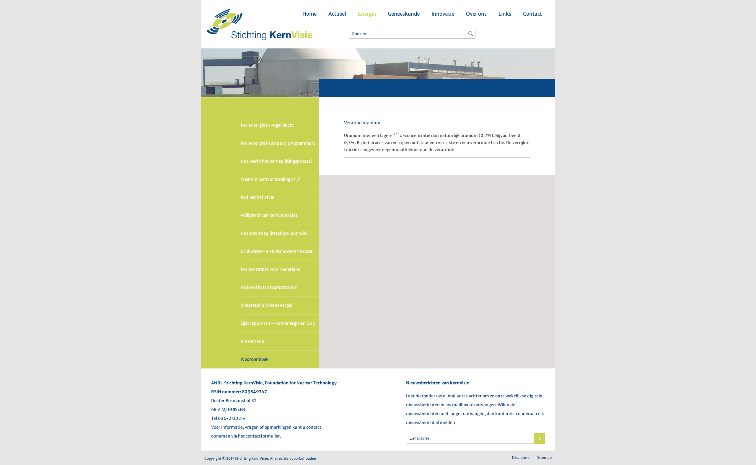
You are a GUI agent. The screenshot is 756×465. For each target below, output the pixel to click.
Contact (532, 14)
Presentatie (252, 341)
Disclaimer (521, 457)
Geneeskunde (404, 14)
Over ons (476, 14)
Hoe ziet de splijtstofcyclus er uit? (274, 233)
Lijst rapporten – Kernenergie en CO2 (278, 323)
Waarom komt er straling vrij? (270, 179)
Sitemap (544, 457)
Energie (367, 14)
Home (309, 14)
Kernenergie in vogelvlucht (267, 125)
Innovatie (442, 14)
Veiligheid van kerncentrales (269, 215)
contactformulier (263, 436)
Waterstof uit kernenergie (266, 305)
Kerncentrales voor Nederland (271, 269)
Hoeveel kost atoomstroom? (269, 287)
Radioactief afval (257, 197)
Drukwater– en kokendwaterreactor (277, 251)
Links (504, 14)
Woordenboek (254, 359)
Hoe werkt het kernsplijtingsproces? (276, 161)
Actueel (337, 14)
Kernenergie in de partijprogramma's (278, 143)
